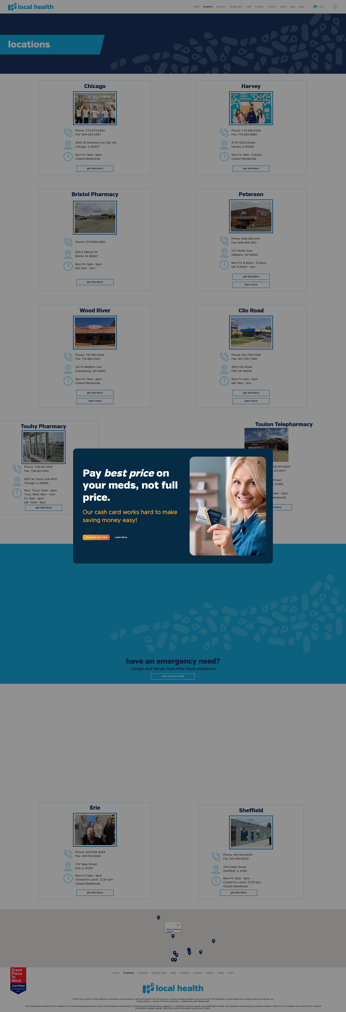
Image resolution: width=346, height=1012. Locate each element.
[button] (258, 462)
